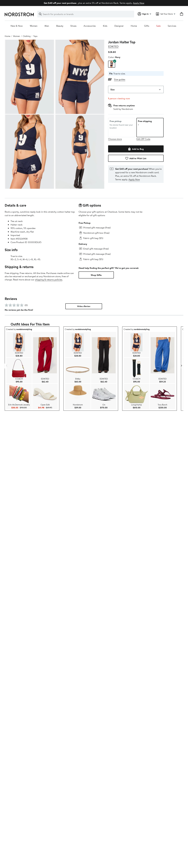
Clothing (27, 36)
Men (47, 25)
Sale (158, 25)
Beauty (59, 25)
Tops (35, 36)
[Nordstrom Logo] (19, 14)
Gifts (146, 25)
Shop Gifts (96, 275)
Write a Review (83, 306)
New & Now (17, 25)
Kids (105, 25)
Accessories (90, 25)
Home (134, 25)
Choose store (115, 139)
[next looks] (181, 365)
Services (172, 25)
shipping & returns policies (48, 279)
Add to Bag (138, 149)
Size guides (119, 79)
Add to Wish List (137, 158)
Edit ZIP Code (143, 139)
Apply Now (138, 3)
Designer (119, 25)
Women (33, 25)
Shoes (73, 25)
